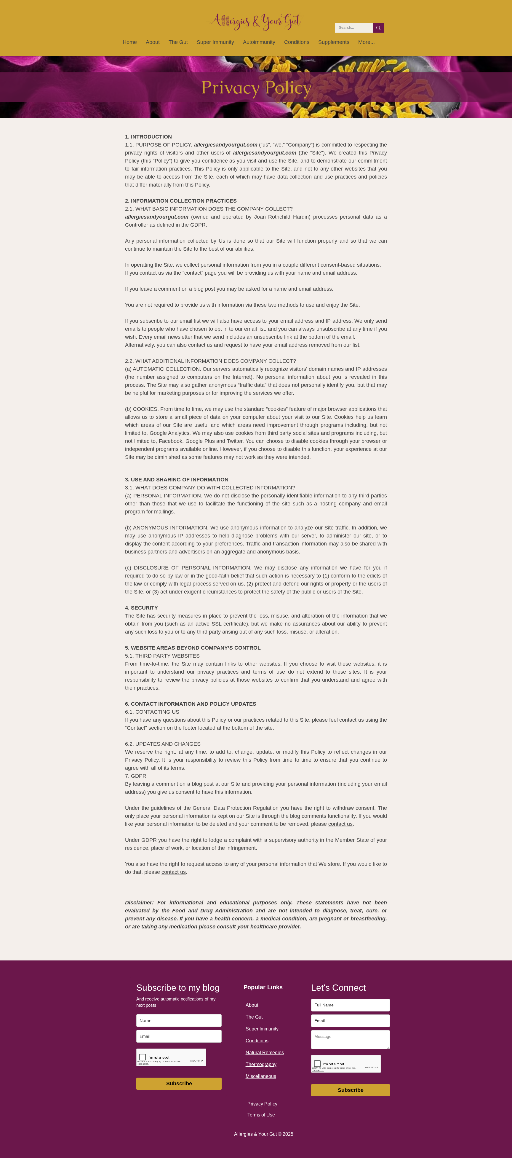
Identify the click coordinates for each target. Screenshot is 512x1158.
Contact (136, 728)
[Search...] (378, 28)
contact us (200, 345)
